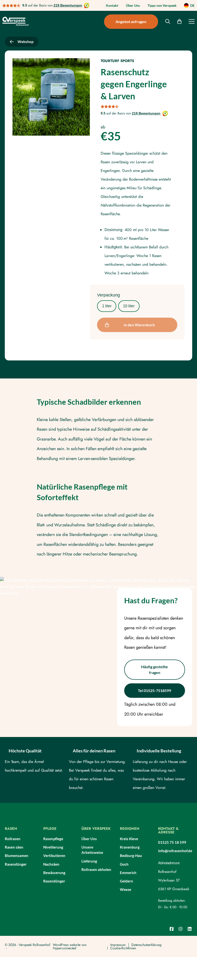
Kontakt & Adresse (168, 831)
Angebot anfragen (131, 21)
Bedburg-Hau (131, 855)
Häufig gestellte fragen (154, 669)
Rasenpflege (53, 839)
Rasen (11, 829)
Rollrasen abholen (96, 869)
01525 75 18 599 (172, 842)
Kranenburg (130, 847)
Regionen (129, 829)
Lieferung (89, 861)
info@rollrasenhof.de (175, 851)
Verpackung (108, 295)
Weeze (125, 889)
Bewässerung (54, 872)
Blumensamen (16, 855)
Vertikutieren (54, 855)
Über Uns (133, 5)
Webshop (25, 41)
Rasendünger (16, 864)
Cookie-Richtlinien (123, 948)
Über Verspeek (96, 829)
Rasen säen (14, 847)
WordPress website (66, 944)
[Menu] (192, 22)
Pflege (49, 829)
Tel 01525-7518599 (154, 690)
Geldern (126, 881)
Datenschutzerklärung (146, 944)
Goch (124, 864)
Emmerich (128, 872)
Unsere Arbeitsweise (92, 850)
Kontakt (112, 5)
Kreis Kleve (129, 839)
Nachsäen (51, 864)
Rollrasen (12, 839)
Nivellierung (53, 847)
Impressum (118, 944)
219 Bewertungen (68, 5)
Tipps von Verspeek (162, 5)
